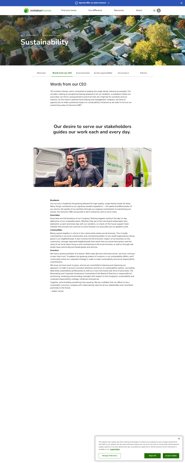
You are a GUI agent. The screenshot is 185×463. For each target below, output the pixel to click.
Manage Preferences (109, 455)
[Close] (179, 438)
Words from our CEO (51, 35)
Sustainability (32, 35)
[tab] (41, 73)
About (139, 10)
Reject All (152, 455)
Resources (119, 10)
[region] (139, 448)
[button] (92, 3)
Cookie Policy (115, 449)
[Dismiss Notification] (181, 3)
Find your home (68, 10)
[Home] (38, 10)
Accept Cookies (171, 455)
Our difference (95, 10)
